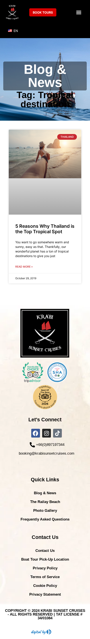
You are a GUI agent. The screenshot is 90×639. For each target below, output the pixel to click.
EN (15, 31)
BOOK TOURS (43, 12)
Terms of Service (45, 577)
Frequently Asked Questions (45, 519)
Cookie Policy (45, 586)
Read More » (24, 266)
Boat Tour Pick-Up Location (45, 559)
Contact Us (45, 551)
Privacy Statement (45, 594)
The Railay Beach (45, 502)
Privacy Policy (45, 568)
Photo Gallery (45, 510)
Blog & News (45, 493)
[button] (79, 12)
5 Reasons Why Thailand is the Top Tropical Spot (44, 228)
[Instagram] (46, 433)
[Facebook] (35, 433)
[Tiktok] (57, 433)
